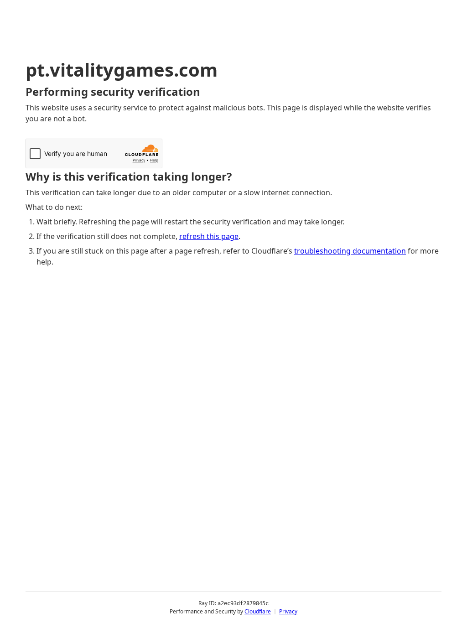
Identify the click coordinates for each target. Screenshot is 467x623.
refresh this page (209, 236)
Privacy (288, 611)
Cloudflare (257, 611)
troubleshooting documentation (350, 251)
